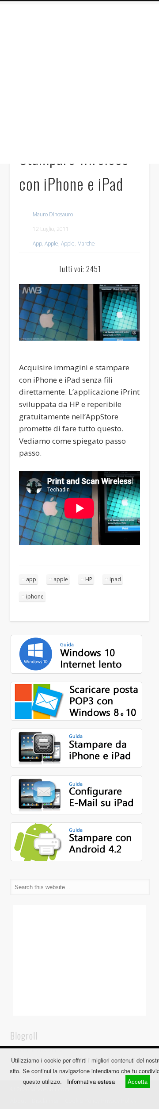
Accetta (138, 1081)
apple (60, 579)
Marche (86, 243)
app (31, 579)
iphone (35, 596)
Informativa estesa (91, 1081)
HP (88, 579)
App (37, 243)
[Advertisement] (79, 84)
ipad (115, 579)
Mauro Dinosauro (53, 214)
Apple (51, 243)
